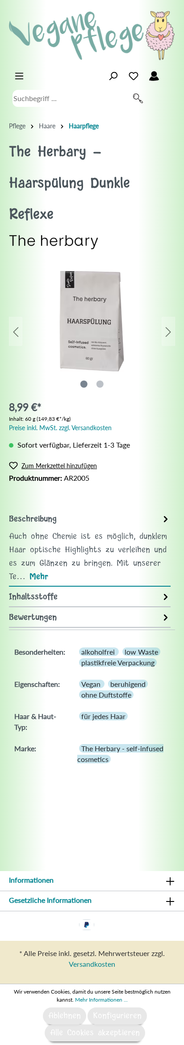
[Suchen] (138, 98)
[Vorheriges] (15, 331)
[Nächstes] (168, 331)
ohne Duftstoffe (106, 694)
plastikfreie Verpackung (118, 662)
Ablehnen (64, 1015)
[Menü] (19, 76)
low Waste (141, 651)
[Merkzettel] (133, 76)
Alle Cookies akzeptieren (95, 1032)
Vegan (91, 684)
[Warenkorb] (169, 74)
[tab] (90, 547)
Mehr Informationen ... (101, 999)
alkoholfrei (99, 651)
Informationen (31, 880)
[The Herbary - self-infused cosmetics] (53, 241)
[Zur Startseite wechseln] (92, 35)
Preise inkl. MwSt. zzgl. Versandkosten (60, 428)
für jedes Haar (103, 716)
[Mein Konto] (154, 76)
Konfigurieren (117, 1015)
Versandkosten (92, 964)
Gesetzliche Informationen (50, 900)
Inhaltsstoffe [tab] (33, 596)
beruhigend (128, 684)
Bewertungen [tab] (33, 617)
